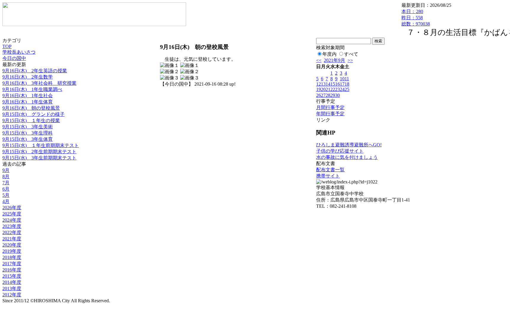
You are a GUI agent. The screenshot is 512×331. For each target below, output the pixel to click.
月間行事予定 (330, 107)
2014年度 (11, 282)
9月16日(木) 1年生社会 (27, 95)
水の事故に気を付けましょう (347, 157)
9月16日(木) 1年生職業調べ (32, 89)
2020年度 (11, 244)
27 (323, 95)
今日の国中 (14, 58)
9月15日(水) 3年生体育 (27, 139)
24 (342, 89)
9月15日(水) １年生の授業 (31, 120)
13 (323, 84)
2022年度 (11, 232)
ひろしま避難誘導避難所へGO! (349, 144)
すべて (351, 54)
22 (332, 89)
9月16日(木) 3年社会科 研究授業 (39, 83)
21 (328, 89)
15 (332, 84)
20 (323, 89)
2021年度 (11, 238)
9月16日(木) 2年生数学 (27, 76)
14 (328, 84)
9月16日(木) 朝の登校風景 (31, 108)
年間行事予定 (330, 113)
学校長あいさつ (19, 52)
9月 (5, 170)
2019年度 (11, 251)
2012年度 (11, 294)
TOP (7, 46)
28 (328, 95)
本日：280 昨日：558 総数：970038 (415, 17)
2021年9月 (334, 60)
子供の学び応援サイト (340, 150)
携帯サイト (328, 175)
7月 (5, 182)
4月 (5, 201)
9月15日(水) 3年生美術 (27, 126)
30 (337, 95)
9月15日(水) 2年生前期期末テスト (39, 151)
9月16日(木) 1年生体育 (27, 101)
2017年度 (11, 263)
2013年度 (11, 288)
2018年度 (11, 257)
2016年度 (11, 269)
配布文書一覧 (330, 169)
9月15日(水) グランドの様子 (33, 114)
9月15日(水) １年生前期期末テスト (40, 145)
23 (337, 89)
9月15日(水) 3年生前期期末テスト (39, 157)
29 (332, 95)
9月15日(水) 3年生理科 (27, 132)
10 (342, 78)
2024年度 (11, 220)
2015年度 (11, 276)
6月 (5, 188)
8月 (5, 176)
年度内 (329, 54)
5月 (5, 195)
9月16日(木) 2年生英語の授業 (34, 70)
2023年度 (11, 226)
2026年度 (11, 207)
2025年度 (11, 213)
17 (342, 84)
